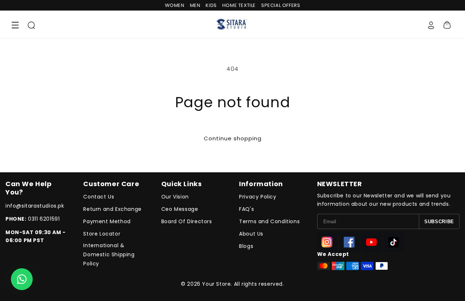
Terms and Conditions (269, 221)
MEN (195, 5)
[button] (15, 25)
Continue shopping (233, 138)
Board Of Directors (186, 221)
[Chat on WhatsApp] (22, 279)
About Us (251, 233)
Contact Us (98, 196)
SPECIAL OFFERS (280, 5)
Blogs (246, 246)
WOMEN (175, 5)
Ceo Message (179, 209)
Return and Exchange (112, 209)
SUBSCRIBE (439, 221)
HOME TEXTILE (239, 5)
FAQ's (246, 209)
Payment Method (106, 221)
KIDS (211, 5)
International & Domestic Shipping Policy (108, 254)
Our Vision (175, 196)
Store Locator (101, 233)
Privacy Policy (257, 196)
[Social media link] (327, 242)
